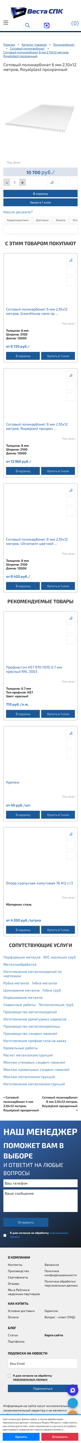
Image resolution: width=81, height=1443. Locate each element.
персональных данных (30, 1379)
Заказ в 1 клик (40, 202)
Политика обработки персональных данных (61, 1283)
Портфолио (16, 1341)
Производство (18, 1271)
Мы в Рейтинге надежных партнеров (24, 1292)
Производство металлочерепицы (31, 1026)
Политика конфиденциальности (61, 1273)
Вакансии (52, 1264)
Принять (21, 1436)
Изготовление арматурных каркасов (34, 1019)
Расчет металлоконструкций (28, 1055)
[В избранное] (73, 182)
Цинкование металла (21, 990)
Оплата (60, 220)
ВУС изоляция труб (59, 957)
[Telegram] (73, 1403)
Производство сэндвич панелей (30, 1033)
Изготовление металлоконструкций (34, 1084)
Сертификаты (18, 1277)
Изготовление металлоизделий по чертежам (32, 973)
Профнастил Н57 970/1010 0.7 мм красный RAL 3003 (34, 669)
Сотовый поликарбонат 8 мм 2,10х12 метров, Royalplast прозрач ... (37, 426)
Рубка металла (16, 983)
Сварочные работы (19, 1004)
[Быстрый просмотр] (62, 182)
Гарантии (51, 1311)
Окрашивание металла (23, 997)
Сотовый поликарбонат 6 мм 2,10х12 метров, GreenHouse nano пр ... (37, 311)
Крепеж (12, 782)
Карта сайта (54, 1335)
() (75, 23)
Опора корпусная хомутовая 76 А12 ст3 (39, 883)
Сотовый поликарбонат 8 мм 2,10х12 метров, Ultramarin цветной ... (37, 541)
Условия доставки (21, 1311)
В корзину (40, 193)
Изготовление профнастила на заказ (34, 1040)
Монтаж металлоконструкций (29, 1076)
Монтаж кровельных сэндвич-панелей (36, 1069)
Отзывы (13, 1283)
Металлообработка (19, 964)
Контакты (15, 1264)
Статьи (13, 1335)
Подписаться (42, 1388)
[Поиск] (27, 25)
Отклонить (60, 1436)
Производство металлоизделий (30, 1012)
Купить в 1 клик (58, 356)
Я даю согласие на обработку (39, 1234)
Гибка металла (44, 983)
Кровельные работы (20, 1048)
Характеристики (18, 220)
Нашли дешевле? (18, 212)
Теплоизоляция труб (56, 1004)
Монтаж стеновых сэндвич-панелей (34, 1062)
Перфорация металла (21, 957)
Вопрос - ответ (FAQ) (60, 1317)
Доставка (42, 220)
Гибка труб (52, 990)
